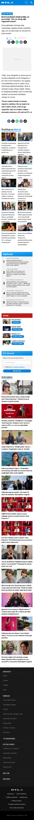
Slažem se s (15, 367)
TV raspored (9, 739)
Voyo (5, 690)
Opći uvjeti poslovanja (17, 807)
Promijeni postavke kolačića (16, 804)
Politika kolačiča (17, 801)
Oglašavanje (23, 797)
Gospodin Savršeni (10, 718)
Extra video (8, 744)
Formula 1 (6, 732)
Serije (5, 676)
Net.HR (6, 773)
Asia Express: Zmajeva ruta (12, 714)
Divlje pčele (7, 723)
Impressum (10, 794)
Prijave (6, 779)
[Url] (25, 42)
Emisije (5, 685)
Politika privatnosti (11, 797)
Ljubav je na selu (9, 762)
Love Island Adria (9, 700)
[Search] (31, 3)
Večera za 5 (7, 767)
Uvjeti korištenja (21, 794)
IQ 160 (5, 709)
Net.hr (17, 129)
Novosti (7, 672)
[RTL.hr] (7, 2)
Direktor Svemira (9, 728)
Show (5, 316)
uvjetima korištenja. (19, 367)
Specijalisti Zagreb (9, 705)
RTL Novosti (8, 353)
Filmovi (5, 680)
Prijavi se (17, 371)
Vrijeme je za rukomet (11, 748)
